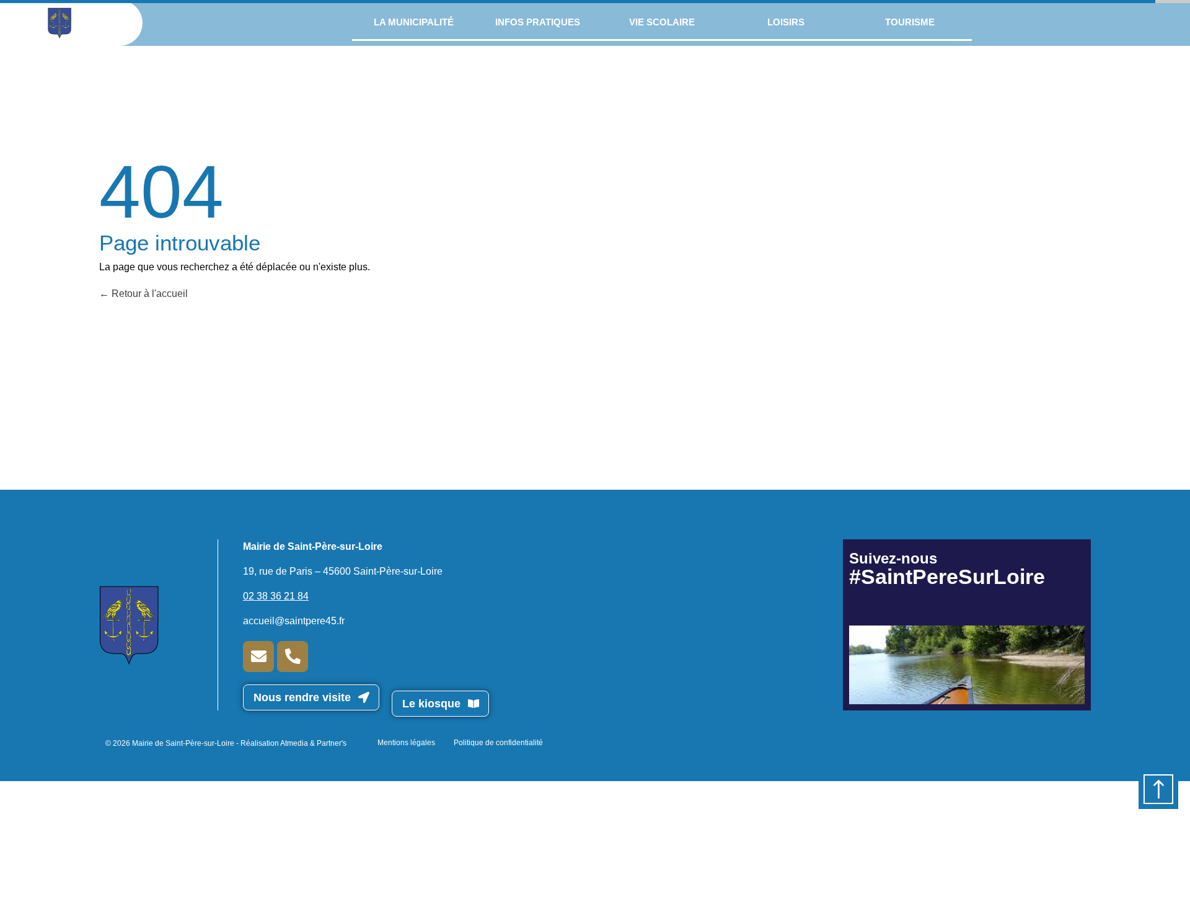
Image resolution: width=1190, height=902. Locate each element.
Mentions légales (406, 742)
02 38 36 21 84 (276, 596)
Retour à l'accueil (148, 293)
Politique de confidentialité (498, 742)
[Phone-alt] (292, 656)
